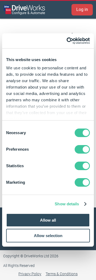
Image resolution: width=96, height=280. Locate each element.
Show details (67, 204)
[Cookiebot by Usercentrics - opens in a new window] (68, 40)
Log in (82, 9)
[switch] (82, 149)
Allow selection (48, 235)
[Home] (24, 10)
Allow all (48, 220)
